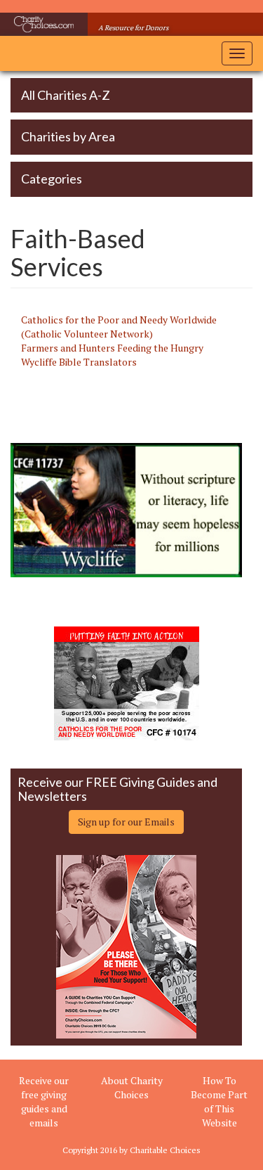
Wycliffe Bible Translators (79, 361)
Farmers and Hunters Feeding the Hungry (112, 347)
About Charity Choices (132, 1087)
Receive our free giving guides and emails (44, 1101)
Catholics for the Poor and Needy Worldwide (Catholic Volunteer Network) (119, 326)
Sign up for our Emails (126, 821)
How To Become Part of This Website (219, 1101)
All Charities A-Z (65, 95)
